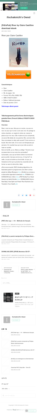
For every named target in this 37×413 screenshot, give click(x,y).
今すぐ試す (24, 8)
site (23, 174)
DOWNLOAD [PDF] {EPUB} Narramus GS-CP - (16, 251)
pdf (16, 184)
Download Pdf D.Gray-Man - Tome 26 (20, 367)
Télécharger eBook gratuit (10, 106)
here (19, 172)
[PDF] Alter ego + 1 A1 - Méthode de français (16, 221)
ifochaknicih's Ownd (18, 17)
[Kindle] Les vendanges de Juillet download (22, 358)
